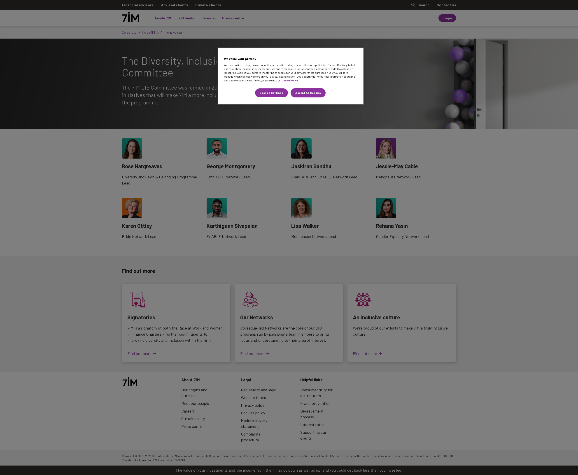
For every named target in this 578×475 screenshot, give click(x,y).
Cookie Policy (290, 80)
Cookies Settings (271, 92)
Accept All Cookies (308, 92)
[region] (290, 76)
